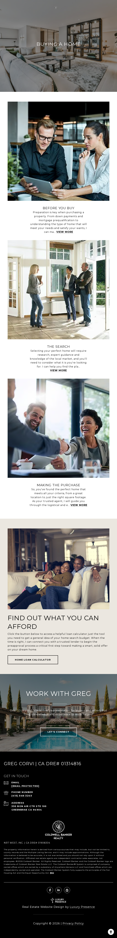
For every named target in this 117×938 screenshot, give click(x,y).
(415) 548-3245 (21, 795)
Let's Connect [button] (58, 731)
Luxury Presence (82, 907)
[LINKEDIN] (58, 890)
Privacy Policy (73, 923)
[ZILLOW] (67, 890)
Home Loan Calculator (33, 659)
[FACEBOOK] (50, 890)
